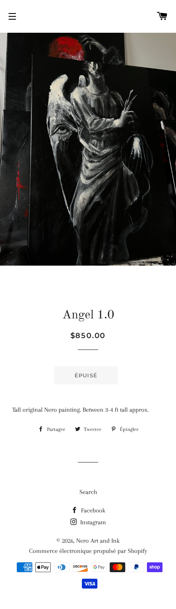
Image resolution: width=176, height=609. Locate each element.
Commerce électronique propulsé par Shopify (88, 551)
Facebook (92, 510)
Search (88, 492)
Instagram (92, 522)
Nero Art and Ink (98, 540)
